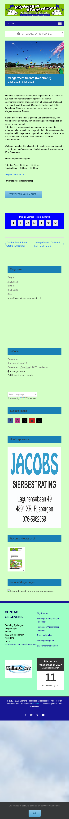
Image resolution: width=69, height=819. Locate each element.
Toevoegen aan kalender (23, 194)
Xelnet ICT (36, 704)
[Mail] (39, 420)
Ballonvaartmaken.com (47, 646)
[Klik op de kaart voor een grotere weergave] (31, 591)
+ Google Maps (17, 371)
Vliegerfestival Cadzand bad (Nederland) (47, 244)
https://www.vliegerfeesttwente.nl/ (24, 298)
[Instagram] (17, 420)
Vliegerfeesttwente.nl (14, 174)
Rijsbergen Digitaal (45, 640)
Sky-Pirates (42, 613)
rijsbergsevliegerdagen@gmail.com (21, 644)
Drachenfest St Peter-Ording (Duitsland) (17, 244)
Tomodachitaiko (44, 635)
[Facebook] (10, 420)
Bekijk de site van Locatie (20, 375)
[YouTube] (32, 420)
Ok (34, 813)
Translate (31, 398)
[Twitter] (24, 420)
